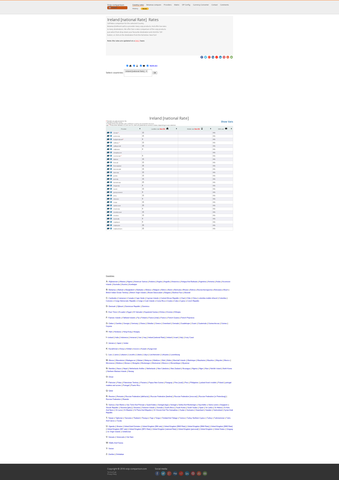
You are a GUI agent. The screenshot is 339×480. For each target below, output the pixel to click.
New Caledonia (163, 369)
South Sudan (192, 408)
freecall (115, 162)
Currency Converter (201, 5)
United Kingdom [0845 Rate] (222, 426)
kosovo (136, 349)
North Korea (227, 369)
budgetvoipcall (118, 139)
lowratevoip (117, 182)
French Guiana (173, 318)
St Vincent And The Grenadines (166, 410)
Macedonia (120, 360)
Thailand (136, 418)
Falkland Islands (129, 318)
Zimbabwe (120, 454)
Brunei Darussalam (155, 293)
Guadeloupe (185, 323)
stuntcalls (116, 219)
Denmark (112, 306)
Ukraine (119, 426)
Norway (131, 371)
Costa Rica (161, 301)
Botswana (218, 290)
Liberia (139, 355)
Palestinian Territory (131, 383)
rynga (115, 202)
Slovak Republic (112, 408)
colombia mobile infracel (208, 298)
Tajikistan (119, 418)
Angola (159, 282)
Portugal (126, 385)
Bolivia (192, 290)
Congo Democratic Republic (125, 301)
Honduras (117, 332)
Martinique (191, 360)
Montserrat (156, 363)
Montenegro (145, 363)
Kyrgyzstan (152, 349)
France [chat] (154, 318)
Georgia (126, 323)
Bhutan (185, 290)
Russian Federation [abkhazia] (137, 396)
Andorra (152, 282)
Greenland (167, 323)
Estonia (169, 312)
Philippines (194, 383)
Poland (220, 383)
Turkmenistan (219, 418)
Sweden (208, 410)
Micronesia (110, 363)
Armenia (211, 282)
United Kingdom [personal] (188, 429)
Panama (143, 383)
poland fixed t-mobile (208, 383)
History (135, 8)
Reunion (112, 396)
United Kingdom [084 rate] (152, 426)
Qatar (111, 391)
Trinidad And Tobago (169, 418)
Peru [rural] (178, 383)
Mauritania (201, 360)
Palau (119, 383)
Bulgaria (167, 293)
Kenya (122, 349)
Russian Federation (113, 399)
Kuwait (143, 349)
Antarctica (175, 282)
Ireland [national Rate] (156, 337)
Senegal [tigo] (163, 405)
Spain (201, 408)
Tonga (157, 418)
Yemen (111, 449)
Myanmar (185, 363)
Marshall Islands (179, 360)
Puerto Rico (135, 385)
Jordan (125, 343)
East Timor (113, 312)
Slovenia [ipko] (126, 408)
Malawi (140, 360)
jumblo (115, 176)
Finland (144, 318)
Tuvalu (119, 421)
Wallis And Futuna (116, 443)
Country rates (138, 5)
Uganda (112, 426)
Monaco (127, 363)
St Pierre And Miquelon (143, 410)
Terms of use (111, 472)
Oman (111, 377)
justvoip (115, 179)
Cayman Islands (152, 298)
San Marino (120, 405)
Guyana (109, 326)
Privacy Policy (112, 474)
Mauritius (210, 360)
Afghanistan (113, 282)
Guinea (224, 323)
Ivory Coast (189, 337)
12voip (116, 133)
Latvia (116, 355)
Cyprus (182, 301)
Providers (168, 5)
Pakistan (112, 383)
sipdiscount (117, 205)
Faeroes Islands (114, 318)
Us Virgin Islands (113, 432)
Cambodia (112, 298)
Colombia (222, 298)
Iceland (110, 337)
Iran (140, 337)
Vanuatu (111, 437)
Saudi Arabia (151, 405)
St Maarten (128, 410)
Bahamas (112, 290)
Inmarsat (133, 337)
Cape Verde (140, 298)
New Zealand (176, 369)
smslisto (116, 215)
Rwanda (126, 399)
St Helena (218, 408)
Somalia (160, 408)
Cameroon (122, 298)
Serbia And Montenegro (187, 405)
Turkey (209, 418)
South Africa (169, 408)
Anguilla (167, 282)
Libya (146, 355)
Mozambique (175, 363)
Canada (131, 298)
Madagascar (130, 360)
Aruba (218, 282)
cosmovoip (117, 156)
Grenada (175, 323)
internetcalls (117, 169)
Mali (163, 360)
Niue (206, 369)
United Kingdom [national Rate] (164, 429)
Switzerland (217, 410)
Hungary (136, 332)
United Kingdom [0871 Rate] (140, 429)
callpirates (116, 149)
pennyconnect (117, 192)
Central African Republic (170, 298)
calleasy (116, 143)
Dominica (145, 306)
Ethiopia (177, 312)
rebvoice (116, 199)
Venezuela (120, 437)
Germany (134, 323)
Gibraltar (150, 323)
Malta (169, 360)
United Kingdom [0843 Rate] (175, 426)
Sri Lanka (209, 408)
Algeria (129, 282)
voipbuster (116, 225)
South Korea (181, 408)
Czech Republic (193, 301)
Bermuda (177, 290)
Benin (170, 290)
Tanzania (128, 418)
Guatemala (202, 323)
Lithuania (165, 355)
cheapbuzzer (117, 152)
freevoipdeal (117, 166)
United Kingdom (206, 429)
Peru (186, 383)
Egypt (129, 312)
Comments (224, 5)
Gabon (111, 323)
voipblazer (116, 222)
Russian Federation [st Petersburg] (212, 396)
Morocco (165, 363)
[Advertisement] (201, 35)
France (163, 318)
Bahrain (121, 290)
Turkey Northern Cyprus (196, 418)
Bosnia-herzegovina (204, 290)
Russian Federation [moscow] (185, 396)
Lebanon (124, 355)
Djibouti (120, 306)
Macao (111, 360)
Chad (183, 298)
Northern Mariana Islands (116, 371)
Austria (124, 284)
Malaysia (147, 360)
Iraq (144, 337)
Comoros (109, 301)
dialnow (115, 159)
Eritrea (162, 312)
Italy (181, 337)
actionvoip (116, 136)
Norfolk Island (215, 369)
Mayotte (219, 360)
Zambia (111, 454)
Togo (151, 418)
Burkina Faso (177, 293)
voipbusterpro (117, 229)
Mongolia (135, 363)
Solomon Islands (148, 408)
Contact (214, 5)
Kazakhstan (113, 349)
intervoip (116, 172)
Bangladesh (130, 290)
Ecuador (122, 312)
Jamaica (111, 343)
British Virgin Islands (138, 293)
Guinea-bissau (213, 323)
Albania (122, 282)
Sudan (182, 410)
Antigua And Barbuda (189, 282)
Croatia (169, 301)
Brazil (226, 290)
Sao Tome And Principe (135, 405)
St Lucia (119, 410)
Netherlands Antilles (137, 369)
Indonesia (124, 337)
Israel (176, 337)
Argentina (202, 282)
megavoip (116, 186)
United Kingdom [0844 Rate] (198, 426)
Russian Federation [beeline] (161, 396)
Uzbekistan (126, 432)
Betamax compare (153, 5)
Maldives (156, 360)
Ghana (142, 323)
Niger (201, 369)
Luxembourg (175, 355)
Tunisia (182, 418)
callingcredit (117, 146)
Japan (119, 343)
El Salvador (137, 312)
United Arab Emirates (132, 426)
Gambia (119, 323)
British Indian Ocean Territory (117, 293)
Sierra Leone (213, 405)
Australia (116, 284)
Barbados (140, 290)
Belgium (156, 290)
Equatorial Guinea (151, 312)
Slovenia (136, 408)
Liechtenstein (155, 355)
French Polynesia (187, 318)
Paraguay (169, 383)
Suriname (190, 410)
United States (219, 429)
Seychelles (202, 405)
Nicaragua (186, 369)
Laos (110, 355)
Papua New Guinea (156, 383)
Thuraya (145, 418)
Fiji (138, 318)
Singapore (224, 405)
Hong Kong (127, 332)
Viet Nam (129, 437)
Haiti (110, 332)
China (194, 298)
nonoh (115, 189)
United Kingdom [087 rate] (117, 429)
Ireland (169, 337)
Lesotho (132, 355)
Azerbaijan (133, 284)
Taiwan (111, 418)
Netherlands (151, 369)
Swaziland (200, 410)
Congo (140, 301)
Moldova (119, 363)
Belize (163, 290)
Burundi (187, 293)
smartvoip (116, 209)
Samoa (111, 405)
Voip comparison (115, 4)
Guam (194, 323)
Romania (120, 396)
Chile (189, 298)
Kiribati (129, 349)
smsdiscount (117, 212)
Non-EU (151, 66)
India (117, 337)
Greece (158, 323)
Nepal (125, 369)
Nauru (119, 369)
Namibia (112, 369)
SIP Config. (186, 5)
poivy (115, 195)
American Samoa (140, 282)
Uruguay (230, 429)
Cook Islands (150, 301)
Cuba (176, 301)
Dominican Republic (132, 306)
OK (155, 73)
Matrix (176, 5)
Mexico (227, 360)
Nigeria (194, 369)
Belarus (148, 290)
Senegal (173, 405)
